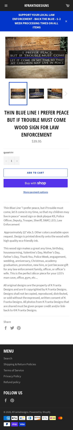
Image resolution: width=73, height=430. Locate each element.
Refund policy (12, 382)
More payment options (35, 192)
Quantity (8, 152)
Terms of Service (14, 370)
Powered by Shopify (39, 412)
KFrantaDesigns (36, 5)
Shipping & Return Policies (20, 364)
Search (8, 358)
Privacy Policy (12, 376)
